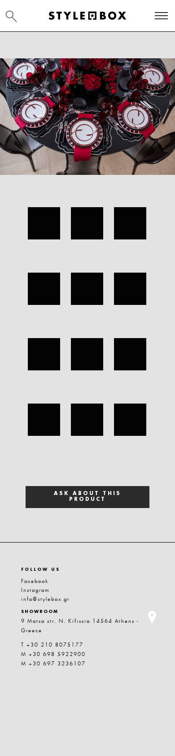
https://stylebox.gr (87, 15)
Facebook (34, 581)
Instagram (35, 590)
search (11, 16)
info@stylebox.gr (45, 599)
